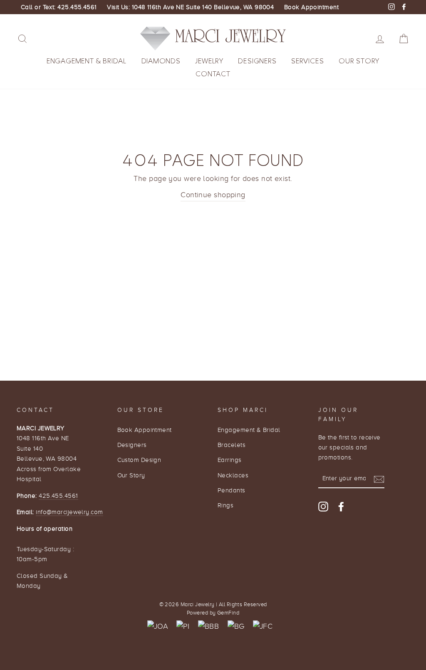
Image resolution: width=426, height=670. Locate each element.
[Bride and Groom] (236, 626)
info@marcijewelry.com (69, 511)
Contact (213, 74)
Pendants (231, 490)
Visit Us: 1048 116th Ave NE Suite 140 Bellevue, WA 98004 (190, 7)
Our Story (359, 61)
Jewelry (209, 61)
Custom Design (139, 459)
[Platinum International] (182, 626)
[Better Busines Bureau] (208, 626)
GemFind (228, 613)
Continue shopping (213, 195)
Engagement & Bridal (86, 61)
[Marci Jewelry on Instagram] (323, 506)
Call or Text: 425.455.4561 (59, 7)
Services (307, 61)
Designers (257, 61)
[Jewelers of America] (157, 626)
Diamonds (161, 61)
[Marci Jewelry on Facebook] (341, 506)
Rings (225, 505)
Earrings (230, 459)
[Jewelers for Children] (262, 626)
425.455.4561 (58, 495)
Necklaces (233, 475)
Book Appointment (311, 7)
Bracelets (231, 444)
